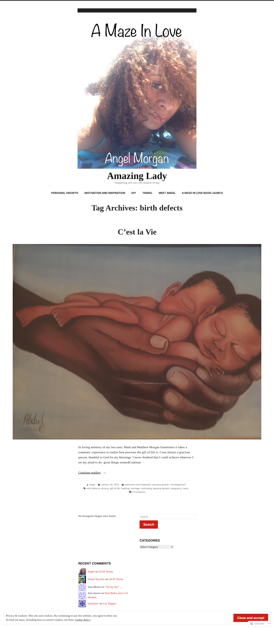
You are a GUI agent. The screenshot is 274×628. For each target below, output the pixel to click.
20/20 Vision (106, 571)
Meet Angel (167, 193)
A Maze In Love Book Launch (202, 193)
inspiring (125, 488)
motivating (146, 488)
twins (185, 488)
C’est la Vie (137, 232)
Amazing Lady (137, 176)
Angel (92, 484)
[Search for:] (168, 516)
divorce (105, 488)
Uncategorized (177, 484)
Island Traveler (96, 579)
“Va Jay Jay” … (114, 586)
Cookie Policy (83, 619)
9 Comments (138, 492)
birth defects (93, 488)
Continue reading (89, 473)
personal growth (64, 193)
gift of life (115, 488)
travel (147, 193)
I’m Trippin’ (110, 603)
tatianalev (93, 603)
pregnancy (176, 488)
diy (133, 193)
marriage (135, 488)
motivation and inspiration (105, 193)
